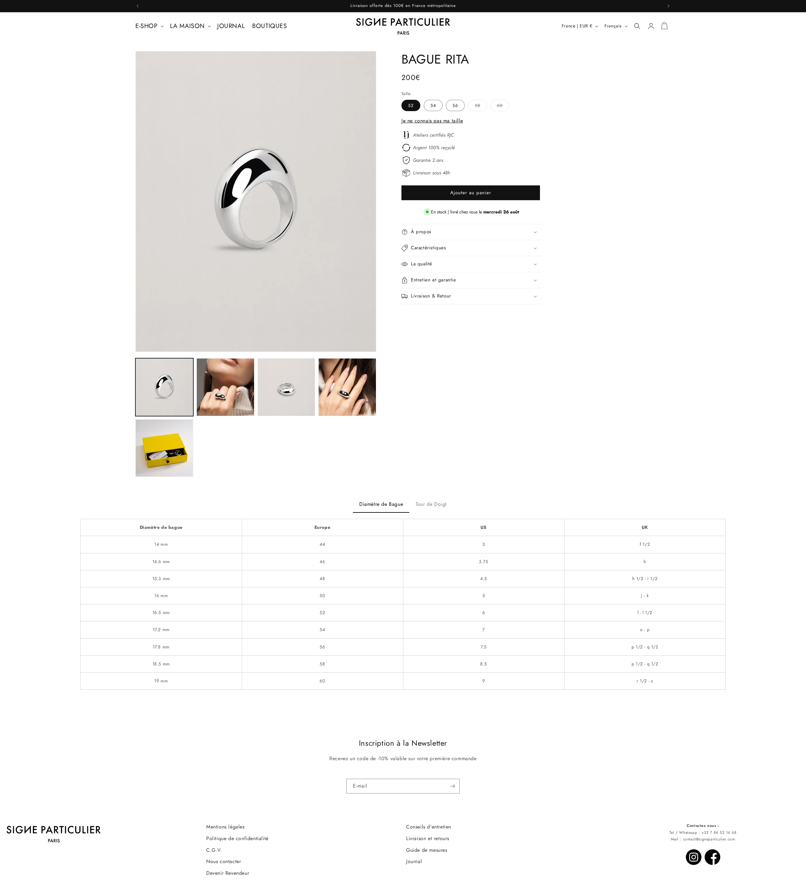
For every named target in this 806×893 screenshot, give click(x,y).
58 (481, 106)
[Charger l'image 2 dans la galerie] (225, 387)
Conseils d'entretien (428, 826)
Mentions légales (225, 826)
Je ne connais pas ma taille (432, 120)
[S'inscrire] (452, 786)
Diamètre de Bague (381, 504)
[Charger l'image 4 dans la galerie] (347, 387)
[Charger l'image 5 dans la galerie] (164, 448)
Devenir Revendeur (227, 873)
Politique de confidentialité (237, 838)
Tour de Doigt (431, 504)
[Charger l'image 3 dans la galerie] (286, 387)
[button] (149, 26)
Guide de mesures (426, 850)
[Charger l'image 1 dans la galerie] (164, 387)
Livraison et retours (427, 838)
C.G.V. (214, 850)
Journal (414, 861)
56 (455, 105)
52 (411, 105)
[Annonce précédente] (138, 6)
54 (433, 105)
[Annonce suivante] (668, 6)
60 (503, 106)
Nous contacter (223, 861)
